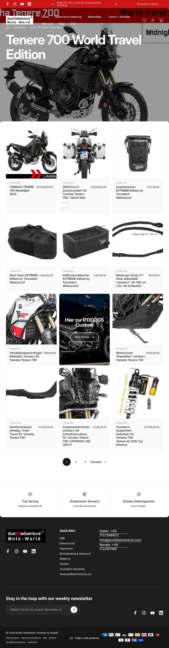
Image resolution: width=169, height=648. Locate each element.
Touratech (68, 183)
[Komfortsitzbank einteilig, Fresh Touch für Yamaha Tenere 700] (31, 393)
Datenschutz (67, 543)
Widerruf (65, 558)
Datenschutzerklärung (31, 638)
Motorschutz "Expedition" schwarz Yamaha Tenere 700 (130, 356)
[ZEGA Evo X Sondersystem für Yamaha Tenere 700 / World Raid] (84, 153)
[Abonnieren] (74, 609)
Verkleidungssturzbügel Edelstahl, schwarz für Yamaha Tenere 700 (26, 356)
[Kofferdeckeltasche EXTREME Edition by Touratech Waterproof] (84, 241)
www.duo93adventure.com (76, 574)
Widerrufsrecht (12, 638)
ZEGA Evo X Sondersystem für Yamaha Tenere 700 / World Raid (75, 192)
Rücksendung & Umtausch (75, 553)
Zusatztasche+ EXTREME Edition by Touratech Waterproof (129, 192)
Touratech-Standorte (72, 569)
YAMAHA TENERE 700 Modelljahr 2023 (22, 190)
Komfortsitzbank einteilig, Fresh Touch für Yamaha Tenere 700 (22, 432)
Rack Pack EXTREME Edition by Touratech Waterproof (24, 278)
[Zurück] (53, 4)
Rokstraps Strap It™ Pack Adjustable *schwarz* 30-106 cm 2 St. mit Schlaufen (131, 280)
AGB (62, 538)
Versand (52, 638)
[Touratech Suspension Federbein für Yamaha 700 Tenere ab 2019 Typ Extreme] (137, 393)
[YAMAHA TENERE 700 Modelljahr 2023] (31, 153)
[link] (114, 547)
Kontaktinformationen (15, 642)
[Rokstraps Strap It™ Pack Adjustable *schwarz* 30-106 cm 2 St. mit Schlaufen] (137, 241)
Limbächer (15, 183)
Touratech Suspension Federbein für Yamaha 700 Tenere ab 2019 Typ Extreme (129, 436)
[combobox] (150, 4)
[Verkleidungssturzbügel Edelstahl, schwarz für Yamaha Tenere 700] (31, 319)
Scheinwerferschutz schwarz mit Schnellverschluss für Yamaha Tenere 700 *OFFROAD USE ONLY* (76, 436)
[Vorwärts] (115, 4)
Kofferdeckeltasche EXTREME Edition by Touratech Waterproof (76, 280)
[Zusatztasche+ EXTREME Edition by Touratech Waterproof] (137, 153)
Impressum (66, 548)
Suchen (64, 563)
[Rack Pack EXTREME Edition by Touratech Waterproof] (31, 241)
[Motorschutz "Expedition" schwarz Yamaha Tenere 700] (137, 319)
